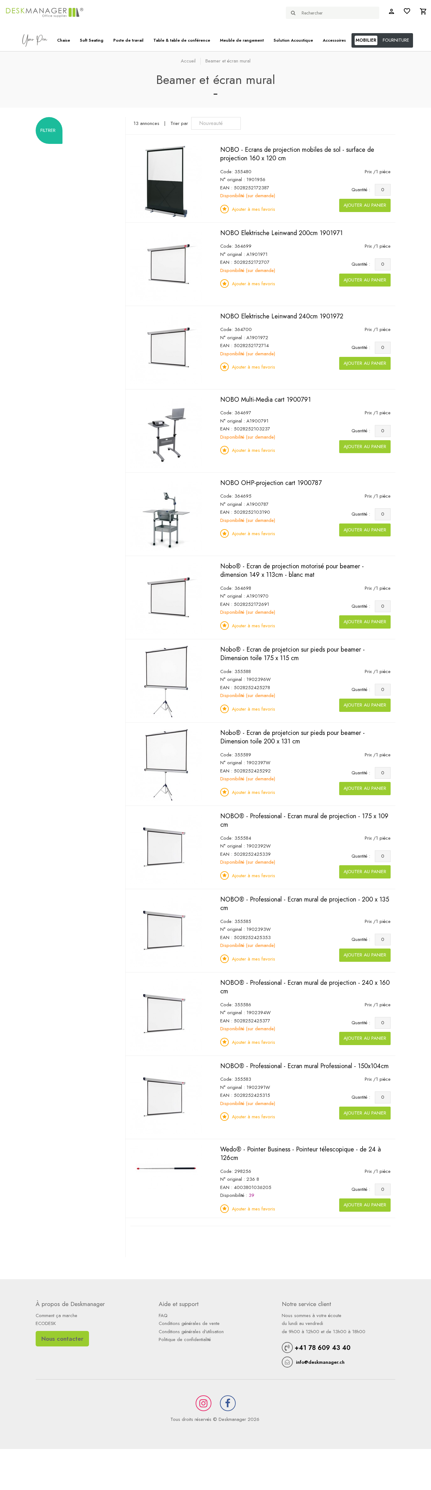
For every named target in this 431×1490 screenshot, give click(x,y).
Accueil (188, 60)
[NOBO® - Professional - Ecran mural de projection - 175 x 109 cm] (166, 847)
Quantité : (362, 189)
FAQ (163, 1315)
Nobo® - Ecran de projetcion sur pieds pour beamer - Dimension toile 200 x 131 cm (292, 737)
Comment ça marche (56, 1315)
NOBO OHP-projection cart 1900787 (271, 483)
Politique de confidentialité (185, 1339)
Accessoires (334, 40)
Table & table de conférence (181, 40)
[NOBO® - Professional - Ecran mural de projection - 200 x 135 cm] (166, 930)
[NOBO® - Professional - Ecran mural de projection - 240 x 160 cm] (166, 1014)
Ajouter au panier (365, 205)
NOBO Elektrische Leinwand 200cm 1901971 (281, 233)
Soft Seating (91, 40)
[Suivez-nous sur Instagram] (203, 1403)
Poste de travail (128, 40)
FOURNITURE (396, 40)
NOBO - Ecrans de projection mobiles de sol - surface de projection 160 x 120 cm (297, 154)
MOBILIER (366, 40)
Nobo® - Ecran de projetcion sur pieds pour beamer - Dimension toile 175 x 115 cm (292, 654)
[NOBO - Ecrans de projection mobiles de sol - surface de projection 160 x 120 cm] (166, 181)
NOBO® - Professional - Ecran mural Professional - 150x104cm (304, 1066)
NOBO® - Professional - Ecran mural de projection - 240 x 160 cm (305, 987)
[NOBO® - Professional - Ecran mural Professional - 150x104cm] (166, 1097)
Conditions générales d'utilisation (191, 1331)
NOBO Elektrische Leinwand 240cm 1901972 (281, 316)
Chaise (63, 40)
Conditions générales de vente (189, 1323)
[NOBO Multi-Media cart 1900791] (166, 431)
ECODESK (46, 1323)
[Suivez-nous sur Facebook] (228, 1403)
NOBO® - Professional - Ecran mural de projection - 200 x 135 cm (304, 904)
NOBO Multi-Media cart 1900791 (265, 399)
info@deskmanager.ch (320, 1362)
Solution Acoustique (293, 40)
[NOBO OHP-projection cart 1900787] (166, 514)
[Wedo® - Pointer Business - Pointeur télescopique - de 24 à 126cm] (166, 1168)
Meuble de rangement (242, 40)
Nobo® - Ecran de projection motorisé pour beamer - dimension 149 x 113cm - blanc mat (292, 571)
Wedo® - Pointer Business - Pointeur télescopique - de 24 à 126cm (300, 1154)
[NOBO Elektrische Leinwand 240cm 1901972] (166, 347)
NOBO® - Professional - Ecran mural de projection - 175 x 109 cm (304, 821)
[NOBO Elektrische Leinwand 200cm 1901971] (166, 264)
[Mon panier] (423, 12)
